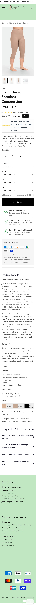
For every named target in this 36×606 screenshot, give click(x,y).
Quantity (5, 150)
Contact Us (6, 522)
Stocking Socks (7, 490)
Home (4, 23)
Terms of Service (8, 545)
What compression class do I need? (15, 454)
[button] (24, 7)
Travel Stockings (8, 493)
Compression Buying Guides (12, 531)
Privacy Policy (7, 539)
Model (4, 171)
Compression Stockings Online (22, 597)
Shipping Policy (8, 536)
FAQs (4, 534)
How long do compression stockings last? (15, 463)
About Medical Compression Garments (16, 525)
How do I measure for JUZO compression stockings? (17, 436)
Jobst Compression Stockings (13, 501)
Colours (4, 163)
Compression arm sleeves (11, 487)
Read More (22, 146)
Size (3, 187)
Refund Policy (7, 542)
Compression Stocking (10, 496)
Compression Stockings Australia (14, 499)
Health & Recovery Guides (12, 528)
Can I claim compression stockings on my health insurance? (16, 446)
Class (3, 179)
